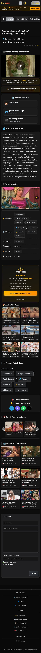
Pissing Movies (22, 19)
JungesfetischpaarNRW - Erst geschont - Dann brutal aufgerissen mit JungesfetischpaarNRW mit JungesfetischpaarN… (30, 319)
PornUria (10, 19)
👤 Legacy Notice (20, 605)
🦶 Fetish (19, 232)
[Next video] (37, 429)
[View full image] (20, 198)
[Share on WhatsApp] (23, 408)
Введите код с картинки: (11, 555)
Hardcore (19, 236)
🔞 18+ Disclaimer (20, 623)
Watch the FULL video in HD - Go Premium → (20, 82)
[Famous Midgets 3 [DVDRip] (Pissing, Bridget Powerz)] (10, 473)
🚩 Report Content (20, 631)
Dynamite (19, 214)
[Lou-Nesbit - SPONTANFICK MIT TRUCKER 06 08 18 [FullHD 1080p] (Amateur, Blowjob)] (11, 347)
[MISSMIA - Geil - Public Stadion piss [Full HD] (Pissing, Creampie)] (30, 330)
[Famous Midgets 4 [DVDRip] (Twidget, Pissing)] (30, 451)
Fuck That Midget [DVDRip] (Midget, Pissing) (8, 459)
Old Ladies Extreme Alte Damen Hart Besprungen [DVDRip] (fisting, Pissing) (29, 503)
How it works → (20, 299)
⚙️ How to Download (20, 597)
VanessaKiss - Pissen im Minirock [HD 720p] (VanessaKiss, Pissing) (9, 336)
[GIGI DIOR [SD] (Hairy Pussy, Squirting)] (10, 495)
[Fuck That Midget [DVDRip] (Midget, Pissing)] (10, 451)
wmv (17, 251)
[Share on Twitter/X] (29, 408)
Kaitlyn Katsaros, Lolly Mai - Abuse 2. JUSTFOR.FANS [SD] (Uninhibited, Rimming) (14, 435)
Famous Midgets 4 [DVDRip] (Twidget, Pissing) (28, 459)
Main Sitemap (20, 641)
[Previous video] (3, 429)
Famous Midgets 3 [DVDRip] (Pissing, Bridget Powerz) (8, 481)
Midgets (30, 232)
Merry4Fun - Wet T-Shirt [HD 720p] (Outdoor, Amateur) (30, 354)
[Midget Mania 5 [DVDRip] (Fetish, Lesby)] (30, 473)
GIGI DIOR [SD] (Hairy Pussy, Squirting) (9, 503)
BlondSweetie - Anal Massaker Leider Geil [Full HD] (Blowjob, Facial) (11, 319)
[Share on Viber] (17, 408)
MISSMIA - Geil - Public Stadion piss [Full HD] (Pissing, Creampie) (28, 336)
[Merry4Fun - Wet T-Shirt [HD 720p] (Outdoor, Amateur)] (30, 347)
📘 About (21, 601)
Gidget (18, 222)
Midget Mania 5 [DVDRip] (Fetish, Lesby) (30, 481)
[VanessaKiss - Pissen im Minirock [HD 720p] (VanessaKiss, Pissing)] (11, 330)
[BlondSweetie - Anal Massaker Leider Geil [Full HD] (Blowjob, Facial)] (11, 312)
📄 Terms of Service (20, 619)
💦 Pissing (19, 228)
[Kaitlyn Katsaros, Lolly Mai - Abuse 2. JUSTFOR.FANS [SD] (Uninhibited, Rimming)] (14, 426)
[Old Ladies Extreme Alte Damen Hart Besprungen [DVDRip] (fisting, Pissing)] (30, 495)
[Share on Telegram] (11, 408)
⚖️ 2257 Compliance (20, 627)
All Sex (31, 228)
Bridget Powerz (21, 218)
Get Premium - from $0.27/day (20, 293)
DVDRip (18, 241)
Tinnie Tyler (30, 222)
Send (34, 573)
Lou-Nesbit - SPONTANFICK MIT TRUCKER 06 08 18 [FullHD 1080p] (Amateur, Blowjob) (10, 354)
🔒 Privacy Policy (20, 615)
